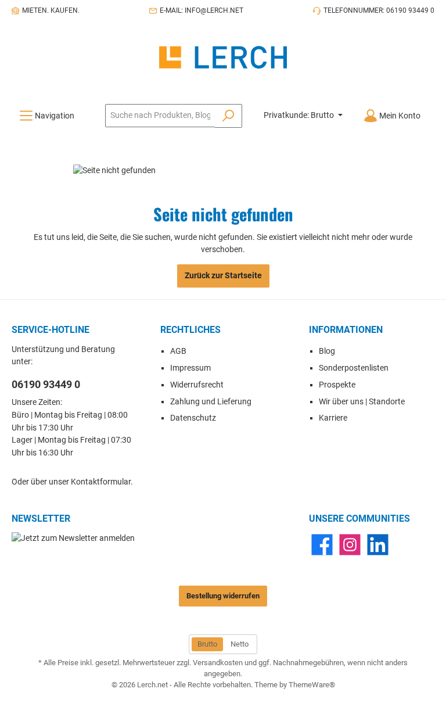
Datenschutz (193, 418)
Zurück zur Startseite (223, 276)
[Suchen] (228, 116)
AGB (178, 351)
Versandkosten (218, 662)
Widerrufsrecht (197, 385)
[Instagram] (350, 545)
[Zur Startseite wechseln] (223, 57)
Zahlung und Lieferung (210, 402)
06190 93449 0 (46, 384)
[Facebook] (322, 545)
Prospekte (337, 385)
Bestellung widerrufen (223, 595)
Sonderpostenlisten (354, 368)
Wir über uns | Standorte (362, 402)
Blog (327, 351)
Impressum (190, 368)
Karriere (333, 418)
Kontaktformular (101, 482)
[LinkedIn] (378, 545)
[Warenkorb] (438, 110)
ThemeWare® (312, 684)
